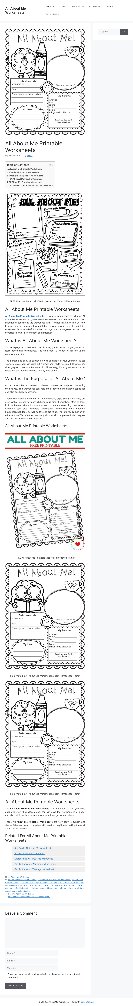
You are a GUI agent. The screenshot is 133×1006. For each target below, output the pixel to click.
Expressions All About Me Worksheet (33, 858)
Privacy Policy (52, 14)
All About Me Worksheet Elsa (29, 853)
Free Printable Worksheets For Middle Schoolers (29, 896)
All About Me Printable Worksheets (25, 169)
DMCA (110, 6)
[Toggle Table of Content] (50, 165)
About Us (50, 6)
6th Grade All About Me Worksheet (32, 848)
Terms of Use (78, 6)
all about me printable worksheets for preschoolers (53, 888)
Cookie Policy (95, 6)
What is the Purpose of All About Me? (26, 176)
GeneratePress (87, 1002)
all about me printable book (60, 882)
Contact (63, 6)
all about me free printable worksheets (54, 880)
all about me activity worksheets (22, 880)
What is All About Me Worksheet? (25, 172)
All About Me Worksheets (15, 10)
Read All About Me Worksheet (21, 894)
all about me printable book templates (46, 885)
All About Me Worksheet (18, 877)
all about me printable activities (34, 882)
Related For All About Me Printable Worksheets (33, 185)
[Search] (124, 32)
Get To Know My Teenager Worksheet (34, 869)
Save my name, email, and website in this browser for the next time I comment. (44, 976)
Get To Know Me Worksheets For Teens (35, 864)
